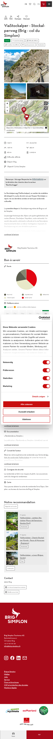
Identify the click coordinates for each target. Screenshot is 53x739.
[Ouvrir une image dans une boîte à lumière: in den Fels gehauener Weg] (26, 66)
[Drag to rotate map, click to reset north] (7, 111)
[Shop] (43, 4)
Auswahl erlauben (26, 412)
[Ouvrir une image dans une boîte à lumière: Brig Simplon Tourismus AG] (10, 248)
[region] (26, 116)
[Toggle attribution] (46, 127)
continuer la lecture (11, 234)
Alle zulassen (27, 404)
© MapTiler (27, 128)
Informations (37, 179)
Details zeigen (38, 396)
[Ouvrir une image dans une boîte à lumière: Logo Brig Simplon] (16, 615)
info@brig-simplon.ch (12, 646)
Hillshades (18, 128)
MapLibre (9, 128)
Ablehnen (26, 419)
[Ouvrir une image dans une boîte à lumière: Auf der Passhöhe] (15, 91)
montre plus (10, 568)
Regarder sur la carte (11, 506)
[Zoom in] (7, 103)
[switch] (46, 370)
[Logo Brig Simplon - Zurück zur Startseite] (5, 4)
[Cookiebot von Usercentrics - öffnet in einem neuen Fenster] (39, 318)
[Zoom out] (7, 107)
